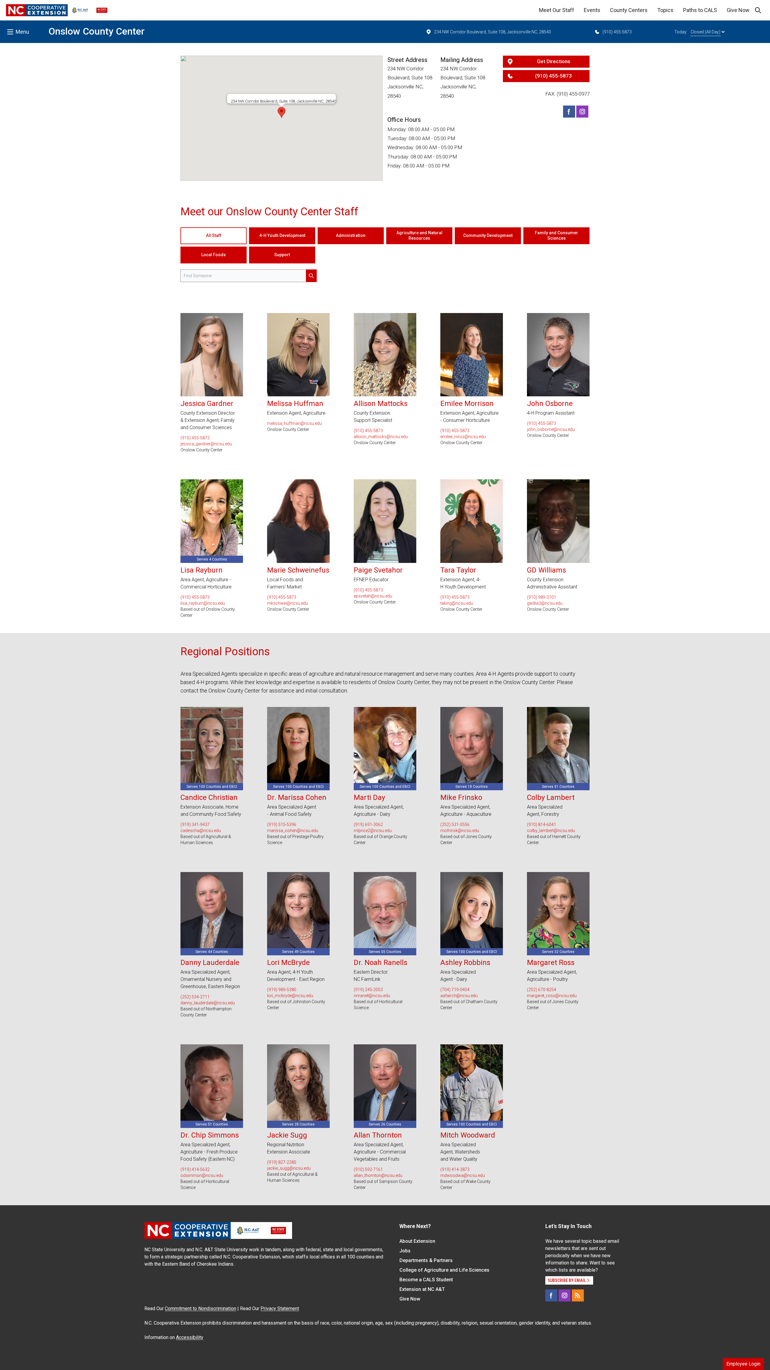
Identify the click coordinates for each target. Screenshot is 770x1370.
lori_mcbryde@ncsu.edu (290, 995)
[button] (281, 112)
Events (592, 10)
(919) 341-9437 (195, 824)
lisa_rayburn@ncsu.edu (202, 603)
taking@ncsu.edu (456, 603)
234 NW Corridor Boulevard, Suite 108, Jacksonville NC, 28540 (492, 31)
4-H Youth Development (282, 235)
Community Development (488, 235)
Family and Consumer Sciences (556, 235)
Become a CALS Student (426, 1279)
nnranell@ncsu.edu (372, 995)
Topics (665, 10)
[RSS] (578, 1295)
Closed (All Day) (705, 31)
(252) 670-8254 (541, 989)
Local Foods (213, 254)
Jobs (405, 1251)
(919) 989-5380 (281, 989)
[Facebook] (569, 112)
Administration (350, 235)
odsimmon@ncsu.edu (201, 1175)
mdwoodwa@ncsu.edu (462, 1175)
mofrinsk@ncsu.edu (459, 830)
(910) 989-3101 (541, 597)
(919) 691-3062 (368, 824)
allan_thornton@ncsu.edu (378, 1175)
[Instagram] (582, 112)
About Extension (417, 1241)
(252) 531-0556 (455, 824)
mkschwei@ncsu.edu (287, 603)
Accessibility (189, 1337)
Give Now (738, 10)
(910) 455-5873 (617, 31)
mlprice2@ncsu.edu (373, 830)
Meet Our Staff (556, 10)
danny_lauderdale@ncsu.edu (207, 1002)
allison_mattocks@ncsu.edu (381, 436)
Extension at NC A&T (422, 1289)
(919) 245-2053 (368, 989)
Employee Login (743, 1364)
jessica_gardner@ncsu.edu (206, 443)
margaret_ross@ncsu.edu (552, 995)
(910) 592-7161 (368, 1169)
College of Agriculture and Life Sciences (444, 1270)
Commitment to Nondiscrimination (200, 1308)
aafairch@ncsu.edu (459, 995)
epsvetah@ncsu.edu (373, 596)
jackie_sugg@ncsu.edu (289, 1168)
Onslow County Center (96, 31)
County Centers (629, 10)
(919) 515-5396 (281, 824)
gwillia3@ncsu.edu (544, 603)
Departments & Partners (426, 1260)
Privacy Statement (279, 1308)
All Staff (213, 235)
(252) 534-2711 (195, 996)
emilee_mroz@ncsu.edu (463, 436)
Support (282, 254)
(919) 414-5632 (195, 1169)
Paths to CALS (700, 10)
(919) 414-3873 (455, 1169)
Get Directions (553, 61)
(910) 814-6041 (541, 824)
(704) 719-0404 (455, 989)
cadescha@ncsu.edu (200, 830)
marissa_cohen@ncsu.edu (292, 830)
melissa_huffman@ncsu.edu (294, 423)
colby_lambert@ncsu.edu (551, 830)
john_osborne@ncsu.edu (551, 429)
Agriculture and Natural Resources (419, 235)
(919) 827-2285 (281, 1162)
